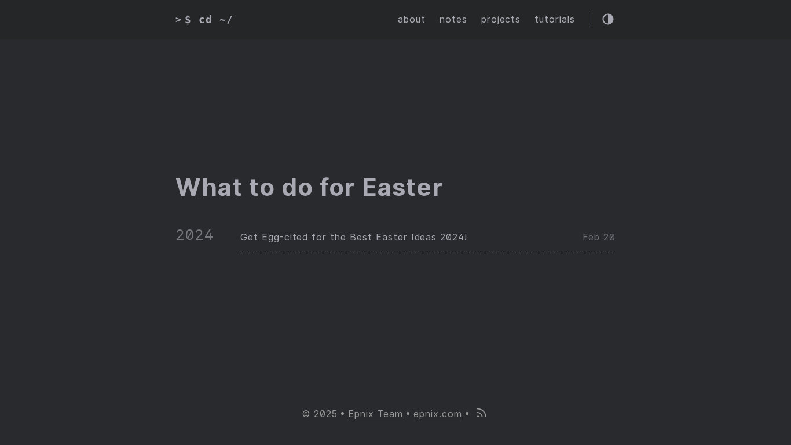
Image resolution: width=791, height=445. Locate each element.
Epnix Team (376, 414)
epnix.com (437, 414)
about (412, 19)
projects (501, 19)
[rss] (480, 414)
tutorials (554, 19)
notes (453, 19)
